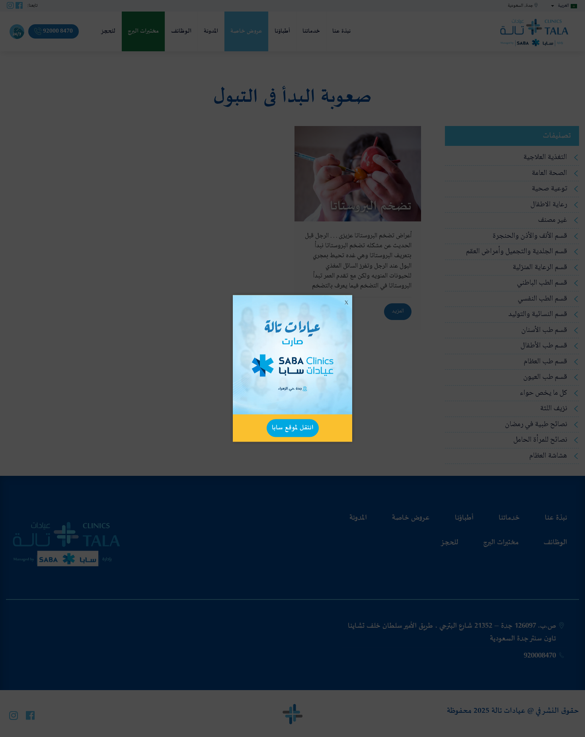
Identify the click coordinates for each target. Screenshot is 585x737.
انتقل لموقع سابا (293, 428)
